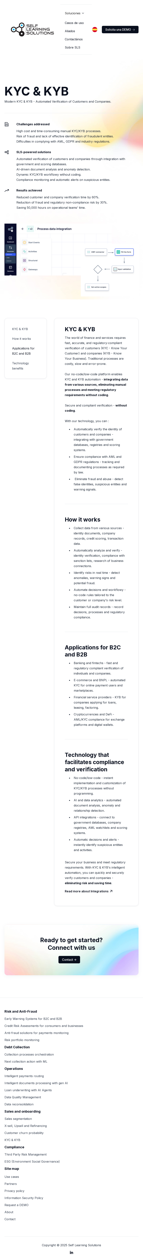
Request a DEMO (16, 1205)
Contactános (74, 39)
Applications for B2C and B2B (23, 350)
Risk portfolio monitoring (21, 1040)
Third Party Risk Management (25, 1154)
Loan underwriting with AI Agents (28, 1090)
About (8, 1212)
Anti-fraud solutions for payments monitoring (36, 1033)
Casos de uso (74, 23)
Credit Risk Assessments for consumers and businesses (43, 1025)
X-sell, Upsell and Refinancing (25, 1125)
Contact (9, 1219)
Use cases (11, 1176)
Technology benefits (20, 365)
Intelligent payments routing (24, 1076)
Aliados (70, 31)
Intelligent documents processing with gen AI (36, 1083)
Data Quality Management (22, 1097)
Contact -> (69, 959)
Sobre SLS (72, 47)
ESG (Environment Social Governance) (32, 1161)
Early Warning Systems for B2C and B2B (33, 1018)
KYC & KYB (20, 329)
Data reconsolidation (19, 1104)
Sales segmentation (18, 1118)
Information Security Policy (23, 1198)
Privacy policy (14, 1191)
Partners (10, 1183)
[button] (74, 13)
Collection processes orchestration (29, 1054)
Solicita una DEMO (120, 29)
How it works (21, 339)
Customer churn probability (24, 1133)
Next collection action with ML (25, 1061)
